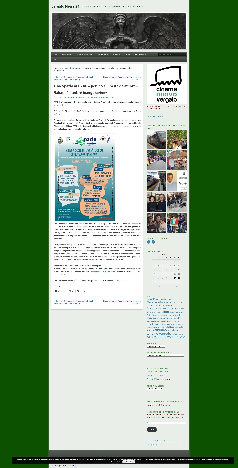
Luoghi (128, 54)
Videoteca (160, 337)
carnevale (166, 302)
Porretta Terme (151, 327)
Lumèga (169, 318)
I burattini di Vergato (154, 375)
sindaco (97, 97)
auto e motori (162, 299)
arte (153, 298)
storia (176, 331)
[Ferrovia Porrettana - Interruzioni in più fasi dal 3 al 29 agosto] (156, 181)
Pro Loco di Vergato (154, 379)
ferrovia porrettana (155, 312)
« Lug (158, 286)
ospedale (151, 324)
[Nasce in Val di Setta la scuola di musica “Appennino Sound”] (177, 202)
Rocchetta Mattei (176, 326)
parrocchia (162, 324)
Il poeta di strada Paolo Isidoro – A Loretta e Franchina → (122, 78)
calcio (170, 299)
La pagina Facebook (157, 117)
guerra (159, 315)
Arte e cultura (117, 54)
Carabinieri (154, 302)
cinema (169, 305)
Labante (175, 315)
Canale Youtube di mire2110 (157, 371)
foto (166, 311)
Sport (55, 59)
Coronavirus (154, 308)
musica (176, 321)
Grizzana (151, 315)
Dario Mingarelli (168, 308)
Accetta (129, 462)
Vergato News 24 (65, 6)
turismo (102, 97)
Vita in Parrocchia (140, 54)
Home (55, 54)
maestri (176, 317)
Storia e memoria (103, 54)
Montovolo (167, 321)
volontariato (110, 97)
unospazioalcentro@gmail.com (102, 271)
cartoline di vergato (176, 303)
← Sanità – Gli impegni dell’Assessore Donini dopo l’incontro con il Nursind (73, 78)
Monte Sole (160, 321)
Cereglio (164, 306)
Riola (166, 326)
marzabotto (151, 321)
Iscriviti (151, 429)
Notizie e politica (67, 54)
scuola (150, 330)
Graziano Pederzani (176, 312)
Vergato (165, 333)
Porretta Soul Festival (175, 324)
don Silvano (179, 308)
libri (180, 315)
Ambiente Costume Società (85, 54)
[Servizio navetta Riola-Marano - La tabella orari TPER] (156, 140)
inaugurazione (167, 315)
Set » (175, 286)
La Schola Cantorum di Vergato (158, 441)
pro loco (160, 326)
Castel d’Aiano (154, 305)
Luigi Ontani (163, 318)
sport (170, 330)
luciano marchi (152, 318)
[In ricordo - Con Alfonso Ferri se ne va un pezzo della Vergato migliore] (177, 181)
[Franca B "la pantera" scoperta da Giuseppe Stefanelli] (156, 223)
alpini (148, 299)
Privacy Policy (152, 444)
